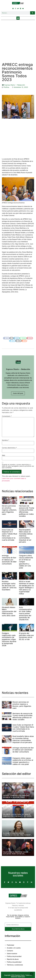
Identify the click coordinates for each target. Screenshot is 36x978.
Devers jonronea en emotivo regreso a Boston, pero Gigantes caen (9, 510)
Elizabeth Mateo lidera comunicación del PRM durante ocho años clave (9, 611)
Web (3, 455)
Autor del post (18, 393)
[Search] (32, 13)
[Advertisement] (18, 39)
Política (6, 87)
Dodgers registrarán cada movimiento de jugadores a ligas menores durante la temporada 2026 (9, 639)
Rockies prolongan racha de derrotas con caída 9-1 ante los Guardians (9, 585)
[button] (18, 18)
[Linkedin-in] (16, 882)
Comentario (7, 416)
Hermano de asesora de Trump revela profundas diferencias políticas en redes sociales (26, 511)
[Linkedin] (20, 8)
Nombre (5, 440)
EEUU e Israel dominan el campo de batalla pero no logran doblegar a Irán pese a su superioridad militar (26, 587)
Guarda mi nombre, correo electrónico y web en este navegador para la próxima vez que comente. (18, 466)
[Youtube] (23, 8)
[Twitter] (18, 8)
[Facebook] (13, 8)
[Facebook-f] (4, 882)
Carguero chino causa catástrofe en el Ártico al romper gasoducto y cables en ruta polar (22, 761)
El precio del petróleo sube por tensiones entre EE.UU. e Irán (26, 636)
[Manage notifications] (31, 973)
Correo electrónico (9, 447)
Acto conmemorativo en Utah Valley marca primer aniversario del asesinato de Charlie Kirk (25, 613)
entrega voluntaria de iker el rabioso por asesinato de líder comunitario (9, 560)
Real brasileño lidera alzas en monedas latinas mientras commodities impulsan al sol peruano (26, 536)
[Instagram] (15, 8)
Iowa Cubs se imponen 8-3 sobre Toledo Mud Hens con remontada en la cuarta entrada (9, 535)
